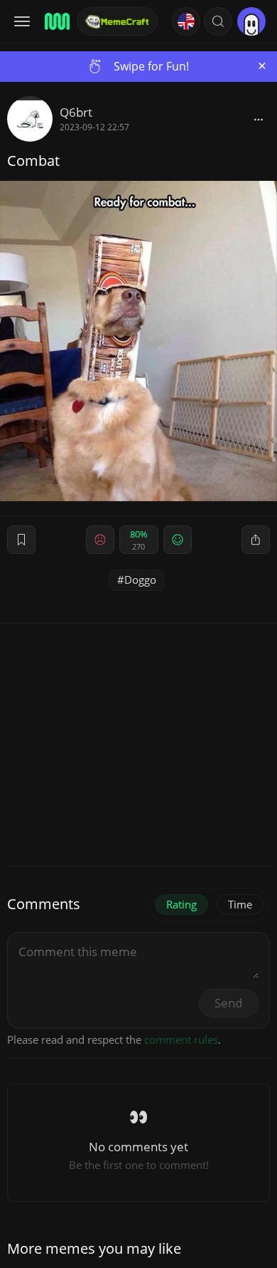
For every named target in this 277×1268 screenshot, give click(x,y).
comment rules (181, 1039)
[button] (218, 21)
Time (240, 904)
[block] (258, 119)
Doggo (140, 579)
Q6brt (76, 112)
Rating (181, 904)
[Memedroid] (56, 21)
